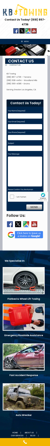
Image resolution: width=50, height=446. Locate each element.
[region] (25, 50)
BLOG (32, 435)
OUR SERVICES (17, 435)
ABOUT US (29, 432)
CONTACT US (15, 65)
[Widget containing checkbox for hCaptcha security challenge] (28, 197)
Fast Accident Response (23, 375)
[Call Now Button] (25, 442)
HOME (15, 432)
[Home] (6, 65)
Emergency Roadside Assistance (23, 335)
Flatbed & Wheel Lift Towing (23, 298)
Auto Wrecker (24, 415)
